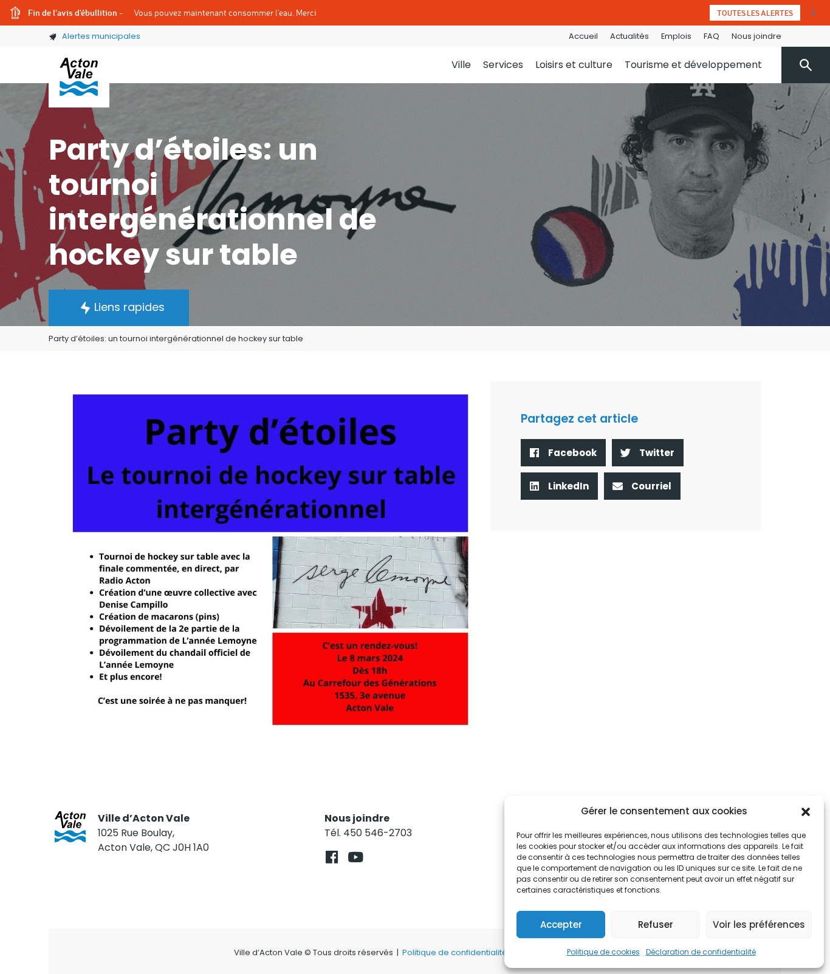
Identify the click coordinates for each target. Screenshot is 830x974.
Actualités (629, 36)
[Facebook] (331, 857)
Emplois (676, 36)
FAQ (711, 36)
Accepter (561, 924)
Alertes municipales (101, 36)
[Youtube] (355, 857)
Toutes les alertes (755, 13)
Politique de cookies (603, 952)
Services (503, 65)
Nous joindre (756, 36)
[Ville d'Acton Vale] (79, 77)
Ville (461, 65)
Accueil (583, 36)
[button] (806, 811)
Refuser (655, 924)
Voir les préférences (759, 924)
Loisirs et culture (573, 65)
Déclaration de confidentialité (701, 952)
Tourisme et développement (693, 65)
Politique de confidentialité (454, 952)
